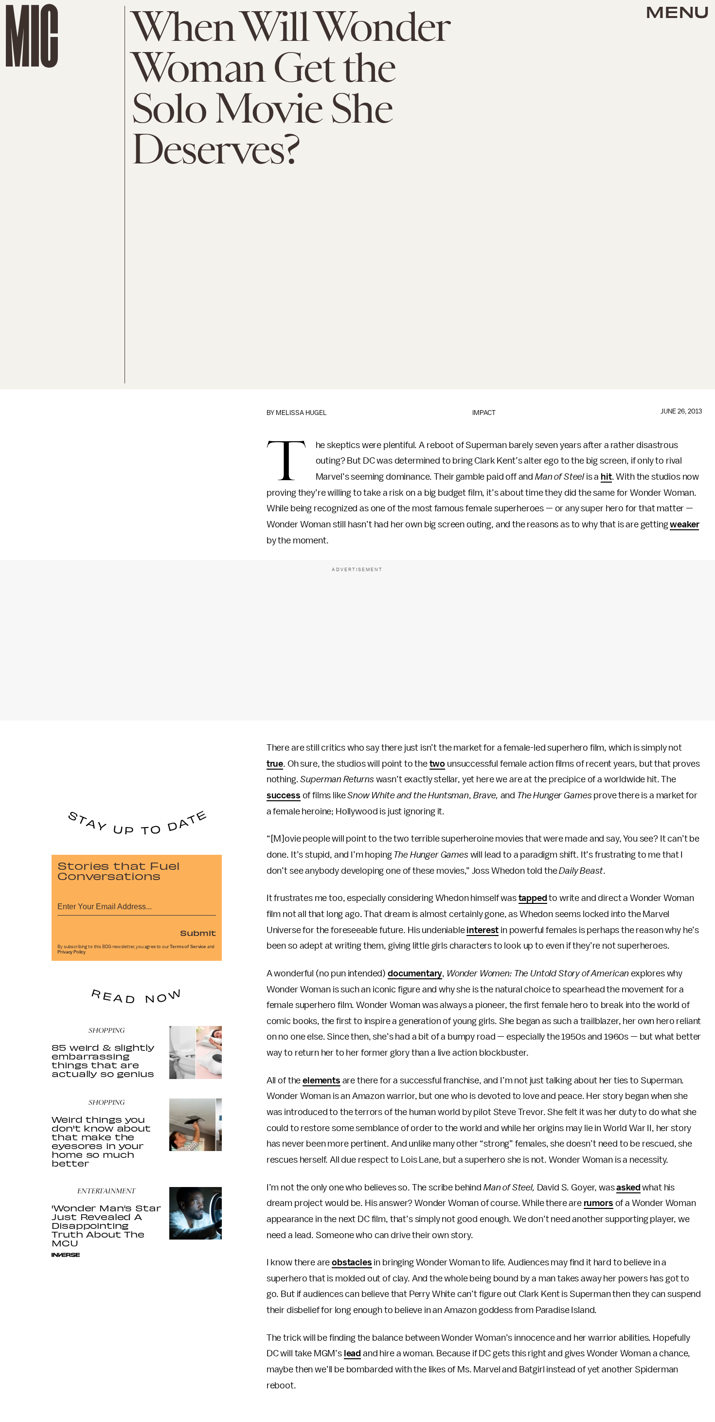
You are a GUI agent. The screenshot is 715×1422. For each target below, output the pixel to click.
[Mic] (32, 36)
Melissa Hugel (301, 412)
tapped (532, 898)
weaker (684, 524)
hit (606, 477)
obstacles (352, 1262)
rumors (598, 1203)
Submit (198, 932)
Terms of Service (188, 946)
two (437, 764)
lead (352, 1353)
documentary (415, 973)
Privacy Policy (71, 952)
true (275, 764)
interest (482, 930)
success (284, 795)
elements (321, 1080)
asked (628, 1187)
